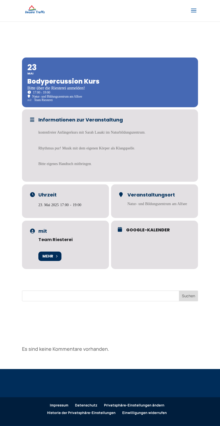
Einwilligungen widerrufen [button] (144, 412)
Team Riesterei (55, 240)
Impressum (59, 405)
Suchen (188, 295)
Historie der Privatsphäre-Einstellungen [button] (81, 412)
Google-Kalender (148, 230)
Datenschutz (86, 405)
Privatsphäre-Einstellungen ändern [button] (134, 405)
